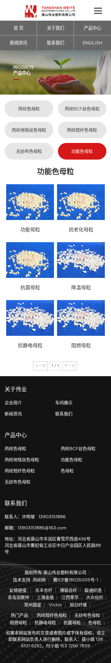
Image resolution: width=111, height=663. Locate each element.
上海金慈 (45, 597)
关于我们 (55, 28)
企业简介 (13, 402)
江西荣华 (70, 597)
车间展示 (63, 402)
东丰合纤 (43, 590)
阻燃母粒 (18, 622)
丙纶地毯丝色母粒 (29, 130)
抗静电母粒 (45, 622)
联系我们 (55, 42)
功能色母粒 (82, 151)
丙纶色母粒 (29, 108)
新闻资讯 (18, 42)
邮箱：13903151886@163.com (35, 527)
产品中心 (92, 28)
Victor (55, 604)
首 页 (18, 28)
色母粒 (67, 470)
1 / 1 (55, 366)
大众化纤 (94, 597)
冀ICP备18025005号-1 (75, 579)
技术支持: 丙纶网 (29, 579)
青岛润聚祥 (18, 597)
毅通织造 (93, 590)
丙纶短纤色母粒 (82, 130)
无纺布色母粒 (29, 151)
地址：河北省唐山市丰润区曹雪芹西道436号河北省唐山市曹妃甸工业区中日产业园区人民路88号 (53, 545)
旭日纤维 (78, 604)
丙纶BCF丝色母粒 (82, 108)
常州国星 (32, 604)
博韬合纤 (68, 590)
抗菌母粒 (72, 622)
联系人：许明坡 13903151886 (35, 516)
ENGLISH (92, 42)
